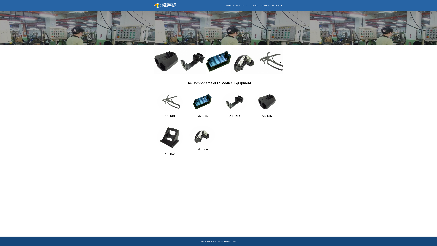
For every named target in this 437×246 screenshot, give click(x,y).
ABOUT (229, 5)
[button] (156, 61)
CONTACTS (266, 5)
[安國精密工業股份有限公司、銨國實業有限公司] (166, 5)
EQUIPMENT (254, 5)
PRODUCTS (240, 5)
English (277, 5)
